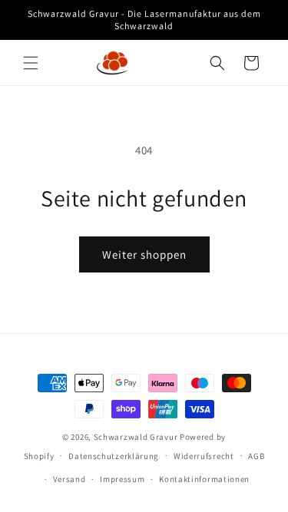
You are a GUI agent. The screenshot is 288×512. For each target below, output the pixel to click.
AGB (256, 456)
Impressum (122, 479)
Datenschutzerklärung (113, 456)
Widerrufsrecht (204, 456)
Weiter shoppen (144, 254)
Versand (69, 479)
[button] (31, 63)
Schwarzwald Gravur (136, 436)
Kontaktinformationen (204, 479)
